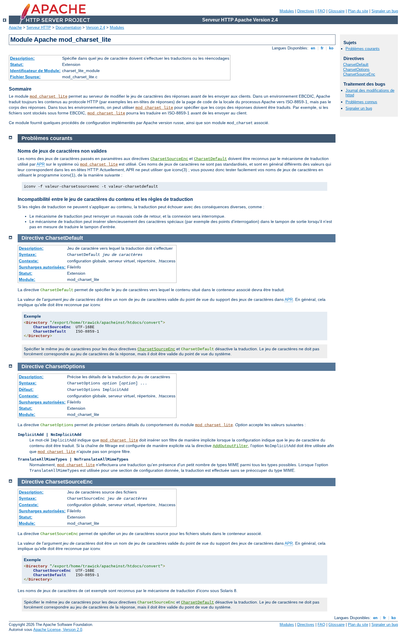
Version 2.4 (95, 27)
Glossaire (336, 11)
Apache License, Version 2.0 (57, 629)
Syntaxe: (27, 254)
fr (322, 48)
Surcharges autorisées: (42, 267)
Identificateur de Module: (35, 70)
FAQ (321, 11)
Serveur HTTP (38, 27)
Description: (22, 58)
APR (40, 164)
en (313, 48)
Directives (305, 11)
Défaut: (26, 389)
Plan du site (358, 11)
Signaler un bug (384, 11)
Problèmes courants (362, 48)
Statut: (17, 64)
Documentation (68, 27)
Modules (287, 11)
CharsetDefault (210, 158)
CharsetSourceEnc (169, 158)
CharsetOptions (356, 69)
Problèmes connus (361, 102)
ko (331, 48)
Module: (27, 279)
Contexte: (29, 261)
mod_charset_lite (48, 96)
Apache (15, 27)
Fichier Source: (25, 76)
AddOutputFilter (230, 446)
